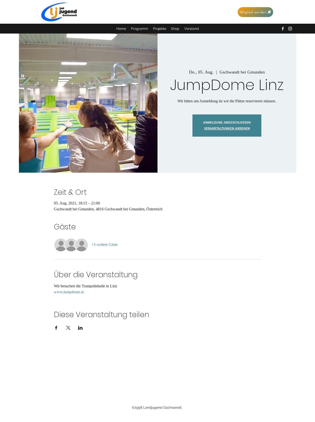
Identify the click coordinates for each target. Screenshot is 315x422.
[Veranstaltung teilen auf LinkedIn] (80, 328)
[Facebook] (282, 28)
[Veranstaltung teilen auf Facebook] (56, 328)
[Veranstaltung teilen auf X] (68, 328)
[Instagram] (290, 28)
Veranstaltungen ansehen (227, 128)
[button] (160, 28)
